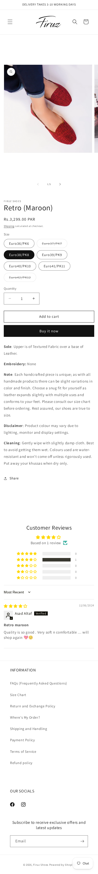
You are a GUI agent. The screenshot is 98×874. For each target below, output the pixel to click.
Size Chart (18, 695)
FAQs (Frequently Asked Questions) (38, 683)
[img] (15, 606)
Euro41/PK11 (54, 266)
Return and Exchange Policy (32, 706)
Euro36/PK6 (19, 243)
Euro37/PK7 (54, 244)
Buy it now (49, 331)
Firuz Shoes (41, 864)
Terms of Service (23, 751)
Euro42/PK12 (22, 278)
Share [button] (14, 478)
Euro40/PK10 (20, 266)
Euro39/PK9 (52, 255)
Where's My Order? (25, 717)
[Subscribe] (82, 841)
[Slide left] (37, 184)
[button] (10, 21)
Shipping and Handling (28, 728)
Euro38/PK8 (19, 255)
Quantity (10, 288)
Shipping (9, 226)
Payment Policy (22, 740)
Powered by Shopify (62, 864)
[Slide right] (60, 184)
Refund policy (21, 763)
